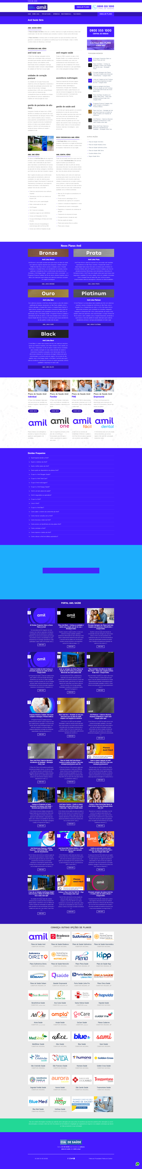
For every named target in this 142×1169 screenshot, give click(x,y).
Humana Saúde (82, 1066)
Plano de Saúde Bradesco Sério (97, 144)
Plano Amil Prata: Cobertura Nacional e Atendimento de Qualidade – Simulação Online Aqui (102, 127)
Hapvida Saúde (104, 1003)
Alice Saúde (60, 1044)
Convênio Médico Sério (95, 153)
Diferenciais (56, 14)
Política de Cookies (107, 1158)
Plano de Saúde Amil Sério (96, 142)
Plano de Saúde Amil (38, 944)
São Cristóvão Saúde (38, 1066)
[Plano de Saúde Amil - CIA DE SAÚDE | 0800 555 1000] (37, 7)
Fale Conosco (77, 14)
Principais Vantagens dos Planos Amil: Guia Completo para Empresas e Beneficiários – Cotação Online (102, 74)
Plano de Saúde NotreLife (60, 964)
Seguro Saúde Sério (94, 156)
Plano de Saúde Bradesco (60, 944)
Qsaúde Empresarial (60, 983)
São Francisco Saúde (60, 1066)
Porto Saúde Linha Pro (82, 983)
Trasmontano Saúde (104, 1087)
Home (29, 14)
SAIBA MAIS (41, 644)
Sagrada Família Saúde (38, 1087)
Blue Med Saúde (38, 1109)
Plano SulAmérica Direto (38, 964)
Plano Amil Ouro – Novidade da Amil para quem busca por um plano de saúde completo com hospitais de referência (103, 113)
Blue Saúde (82, 1044)
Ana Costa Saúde (60, 1003)
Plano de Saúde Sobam (38, 983)
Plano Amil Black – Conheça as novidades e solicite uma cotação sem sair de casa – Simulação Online (102, 66)
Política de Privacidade (95, 1158)
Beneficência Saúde (38, 1003)
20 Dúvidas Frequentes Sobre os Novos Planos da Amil (102, 59)
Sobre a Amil (35, 14)
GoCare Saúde (82, 1022)
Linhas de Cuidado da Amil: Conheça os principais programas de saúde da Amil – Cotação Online (103, 81)
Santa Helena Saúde (82, 1003)
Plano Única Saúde (103, 983)
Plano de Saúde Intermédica (103, 944)
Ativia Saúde (38, 1022)
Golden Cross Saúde (104, 1066)
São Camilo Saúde (82, 1087)
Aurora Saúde (60, 1087)
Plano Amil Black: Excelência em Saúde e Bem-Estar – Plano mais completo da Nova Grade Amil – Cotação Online (102, 97)
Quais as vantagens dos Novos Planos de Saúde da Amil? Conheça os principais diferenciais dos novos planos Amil (102, 89)
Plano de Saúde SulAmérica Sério (98, 147)
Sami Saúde (104, 1044)
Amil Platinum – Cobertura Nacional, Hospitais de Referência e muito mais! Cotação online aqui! (103, 120)
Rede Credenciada (66, 14)
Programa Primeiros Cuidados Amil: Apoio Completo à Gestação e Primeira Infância (102, 105)
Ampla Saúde (60, 1022)
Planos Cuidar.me (104, 1022)
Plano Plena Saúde (82, 964)
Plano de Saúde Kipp (104, 964)
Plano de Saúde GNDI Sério (96, 150)
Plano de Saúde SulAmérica (81, 944)
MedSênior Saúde (38, 1044)
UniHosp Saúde (60, 1109)
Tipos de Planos (46, 14)
